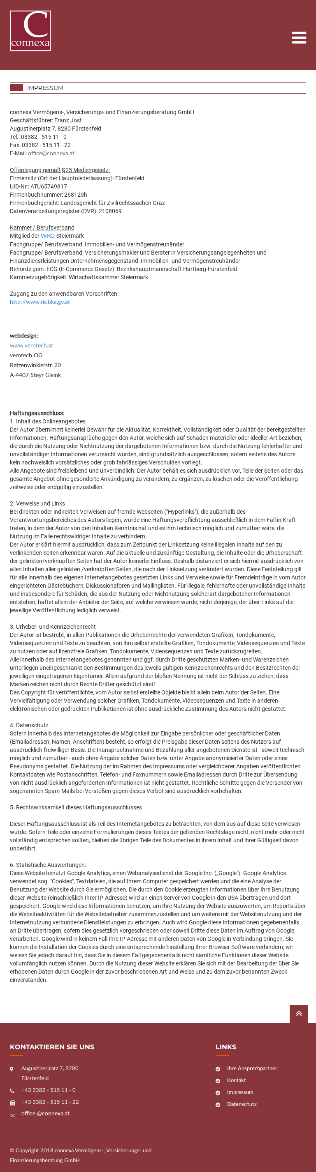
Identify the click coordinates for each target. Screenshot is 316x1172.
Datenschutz (242, 1104)
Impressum (240, 1092)
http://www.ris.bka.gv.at (40, 302)
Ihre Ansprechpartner (252, 1068)
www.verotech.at (31, 346)
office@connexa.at (51, 153)
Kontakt (236, 1080)
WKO (48, 236)
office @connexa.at (45, 1114)
